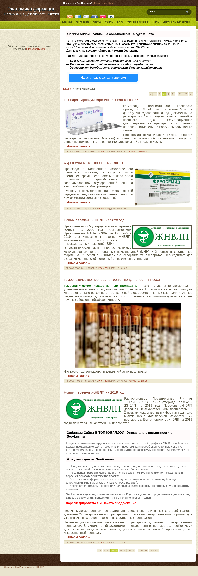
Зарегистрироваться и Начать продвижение (101, 503)
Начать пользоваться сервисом (103, 77)
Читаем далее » (78, 146)
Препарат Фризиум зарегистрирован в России (101, 100)
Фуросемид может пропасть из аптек (93, 163)
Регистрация (100, 3)
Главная (67, 88)
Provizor (103, 151)
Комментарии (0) (138, 151)
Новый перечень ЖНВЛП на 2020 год (94, 220)
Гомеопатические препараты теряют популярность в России (113, 280)
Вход (110, 3)
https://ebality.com (35, 49)
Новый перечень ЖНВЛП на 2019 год (94, 392)
